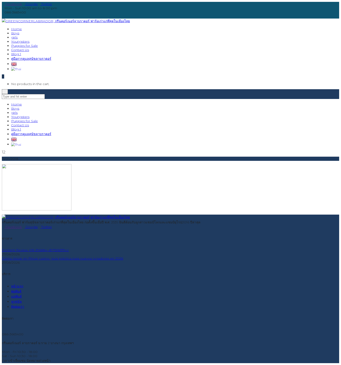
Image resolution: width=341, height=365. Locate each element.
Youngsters (20, 117)
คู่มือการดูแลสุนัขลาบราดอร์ (31, 134)
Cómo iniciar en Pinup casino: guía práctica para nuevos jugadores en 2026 (62, 258)
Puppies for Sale (24, 121)
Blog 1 (16, 129)
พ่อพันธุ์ (16, 291)
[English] (14, 64)
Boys (15, 108)
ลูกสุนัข (16, 301)
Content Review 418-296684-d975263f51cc (35, 250)
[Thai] (16, 69)
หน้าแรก (17, 286)
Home (16, 104)
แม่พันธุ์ (16, 296)
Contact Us (20, 125)
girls (14, 113)
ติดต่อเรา (17, 307)
